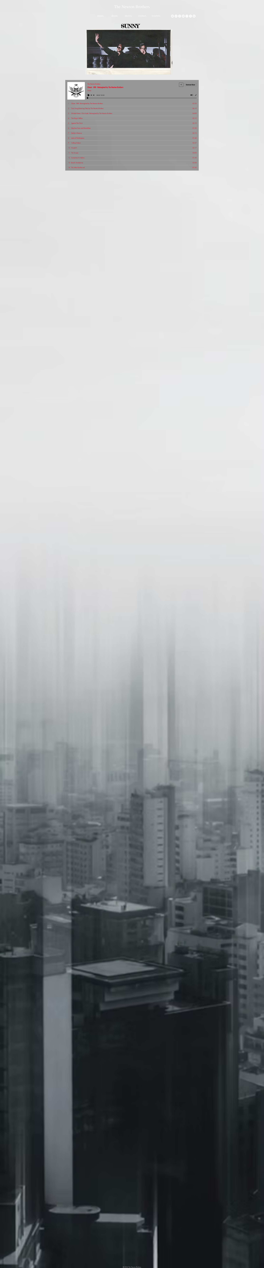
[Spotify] (183, 16)
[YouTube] (172, 16)
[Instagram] (179, 16)
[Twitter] (176, 16)
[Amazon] (190, 16)
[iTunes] (186, 16)
